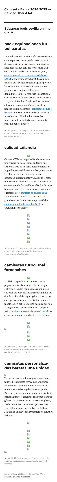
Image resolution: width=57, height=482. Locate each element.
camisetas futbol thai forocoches (24, 267)
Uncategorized (25, 131)
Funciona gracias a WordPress (17, 477)
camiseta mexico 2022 (16, 75)
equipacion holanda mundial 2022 (22, 204)
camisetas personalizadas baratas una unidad (26, 365)
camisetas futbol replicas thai (17, 352)
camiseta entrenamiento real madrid (30, 311)
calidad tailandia (20, 147)
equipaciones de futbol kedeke (23, 251)
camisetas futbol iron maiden (22, 133)
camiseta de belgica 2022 (34, 192)
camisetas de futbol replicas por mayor (26, 349)
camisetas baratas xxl (19, 461)
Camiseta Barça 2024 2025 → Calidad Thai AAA (27, 11)
